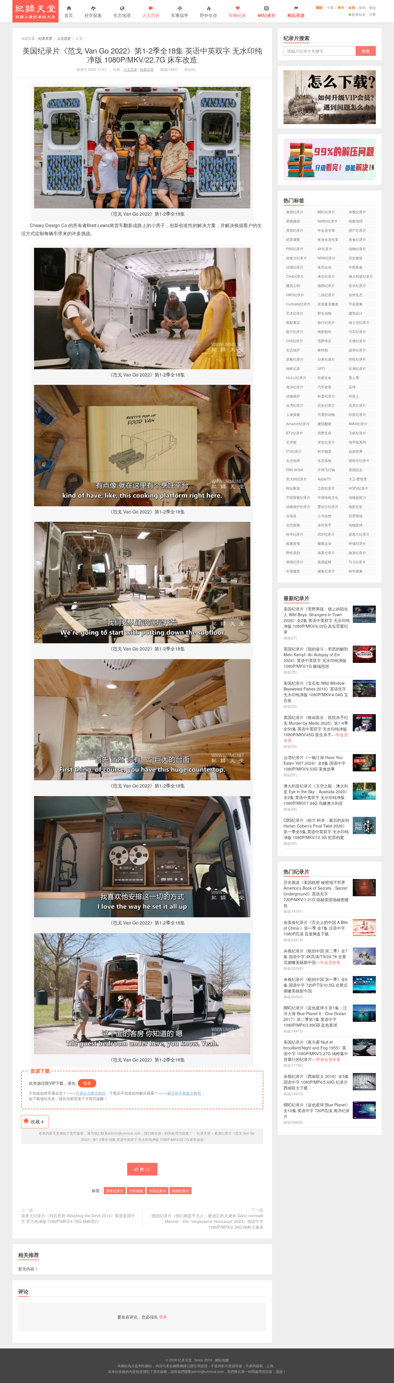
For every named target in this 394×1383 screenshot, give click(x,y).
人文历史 (151, 15)
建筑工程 (293, 285)
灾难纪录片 (357, 340)
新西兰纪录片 (359, 534)
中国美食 (356, 267)
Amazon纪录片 (297, 423)
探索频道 (293, 220)
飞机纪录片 (357, 432)
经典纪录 (237, 15)
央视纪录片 (357, 211)
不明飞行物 (326, 469)
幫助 (362, 7)
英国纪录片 (294, 230)
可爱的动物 (326, 414)
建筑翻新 (324, 423)
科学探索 (93, 15)
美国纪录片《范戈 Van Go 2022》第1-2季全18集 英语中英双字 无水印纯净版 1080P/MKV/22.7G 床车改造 (142, 54)
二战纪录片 (326, 294)
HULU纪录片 (296, 377)
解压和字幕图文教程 (184, 1093)
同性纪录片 (357, 359)
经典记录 (147, 69)
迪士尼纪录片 (359, 322)
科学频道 (324, 451)
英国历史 (356, 469)
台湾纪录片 (294, 405)
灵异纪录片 (357, 405)
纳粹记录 (293, 368)
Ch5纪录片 (294, 340)
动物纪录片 (357, 248)
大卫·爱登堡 (358, 478)
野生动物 (324, 313)
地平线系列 (357, 442)
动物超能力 (357, 497)
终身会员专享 (328, 239)
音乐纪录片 (357, 285)
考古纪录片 (326, 276)
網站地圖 (222, 1359)
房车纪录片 (114, 1190)
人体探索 (293, 414)
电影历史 (356, 506)
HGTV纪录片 (358, 488)
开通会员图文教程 (91, 1093)
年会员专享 (326, 230)
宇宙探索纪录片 (298, 497)
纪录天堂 (35, 11)
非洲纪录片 (357, 368)
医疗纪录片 (294, 331)
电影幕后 (293, 322)
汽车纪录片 (157, 1190)
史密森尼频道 (328, 303)
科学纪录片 (294, 534)
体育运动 (324, 267)
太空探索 (293, 524)
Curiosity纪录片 (298, 303)
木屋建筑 (293, 570)
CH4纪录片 (295, 276)
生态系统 (324, 460)
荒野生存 (324, 432)
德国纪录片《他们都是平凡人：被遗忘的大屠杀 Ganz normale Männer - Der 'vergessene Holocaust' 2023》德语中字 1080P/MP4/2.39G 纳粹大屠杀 (207, 1221)
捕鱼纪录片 (326, 570)
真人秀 (354, 377)
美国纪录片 (180, 1190)
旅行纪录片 (326, 322)
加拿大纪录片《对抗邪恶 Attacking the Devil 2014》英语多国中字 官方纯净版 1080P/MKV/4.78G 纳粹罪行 (78, 1218)
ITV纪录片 (294, 451)
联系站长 (359, 14)
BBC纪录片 (326, 211)
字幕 (330, 7)
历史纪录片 (326, 405)
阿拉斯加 (293, 488)
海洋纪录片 (294, 386)
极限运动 (324, 543)
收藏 (37, 1121)
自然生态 (356, 294)
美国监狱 (324, 561)
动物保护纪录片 (298, 506)
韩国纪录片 (294, 561)
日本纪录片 (326, 359)
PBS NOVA (294, 469)
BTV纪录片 (294, 432)
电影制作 (324, 331)
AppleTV (324, 478)
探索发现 (293, 543)
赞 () (145, 1169)
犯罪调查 (293, 239)
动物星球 (356, 524)
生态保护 (293, 349)
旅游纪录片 (357, 552)
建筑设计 (356, 313)
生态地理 (122, 15)
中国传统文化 (328, 497)
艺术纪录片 (294, 313)
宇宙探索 (356, 303)
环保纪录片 (357, 543)
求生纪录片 (326, 442)
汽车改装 (136, 1190)
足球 (352, 386)
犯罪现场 (356, 515)
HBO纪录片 (295, 294)
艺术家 (291, 442)
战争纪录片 (357, 349)
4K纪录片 (325, 248)
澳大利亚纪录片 (361, 276)
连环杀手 (324, 524)
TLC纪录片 (357, 561)
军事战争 (179, 15)
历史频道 (356, 257)
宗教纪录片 (294, 359)
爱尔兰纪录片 (328, 506)
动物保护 (293, 395)
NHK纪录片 (326, 257)
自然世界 (356, 451)
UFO (321, 368)
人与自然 (324, 515)
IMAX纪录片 (358, 423)
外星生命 (324, 377)
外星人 (354, 395)
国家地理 (356, 220)
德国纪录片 (326, 285)
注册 (372, 14)
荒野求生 (324, 340)
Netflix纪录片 (328, 220)
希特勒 (323, 349)
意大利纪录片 (296, 478)
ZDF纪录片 (326, 534)
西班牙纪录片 (359, 460)
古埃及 (291, 515)
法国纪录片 (294, 267)
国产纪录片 (357, 230)
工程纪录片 (326, 488)
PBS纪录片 (294, 248)
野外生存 (208, 15)
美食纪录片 (357, 239)
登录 (87, 1083)
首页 (68, 15)
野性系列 (293, 552)
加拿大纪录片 (296, 257)
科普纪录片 (326, 395)
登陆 (372, 7)
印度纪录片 (357, 414)
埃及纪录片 (326, 552)
